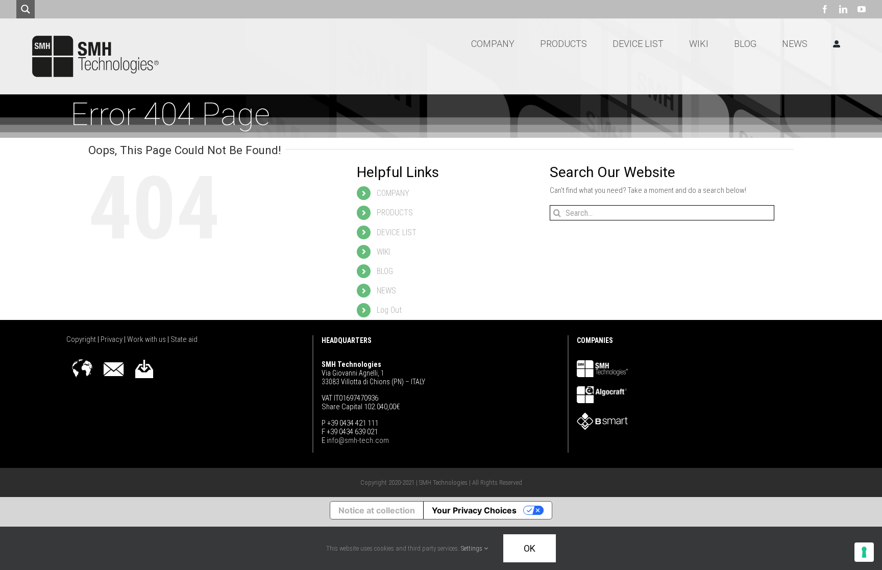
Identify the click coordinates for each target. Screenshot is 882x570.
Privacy (112, 339)
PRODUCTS (395, 212)
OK (529, 548)
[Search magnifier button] (25, 9)
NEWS (386, 290)
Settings (472, 548)
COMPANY (393, 193)
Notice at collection (376, 510)
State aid (184, 339)
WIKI (383, 252)
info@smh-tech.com (357, 440)
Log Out (389, 310)
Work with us (147, 339)
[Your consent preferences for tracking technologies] (864, 552)
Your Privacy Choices (474, 510)
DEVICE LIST (396, 232)
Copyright (81, 339)
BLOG (385, 271)
